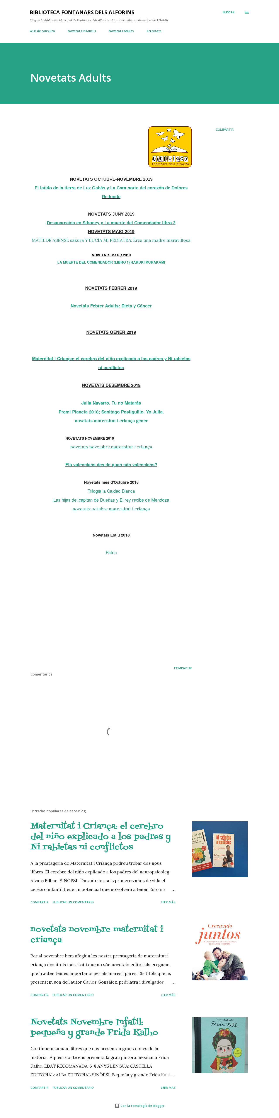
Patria (111, 552)
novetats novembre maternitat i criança (111, 446)
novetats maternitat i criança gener (111, 420)
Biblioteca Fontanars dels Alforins (82, 12)
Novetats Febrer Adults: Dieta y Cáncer (111, 305)
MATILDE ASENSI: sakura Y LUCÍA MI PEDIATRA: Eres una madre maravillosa (111, 240)
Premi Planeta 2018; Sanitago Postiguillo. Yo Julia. (111, 411)
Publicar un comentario (73, 902)
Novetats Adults (121, 31)
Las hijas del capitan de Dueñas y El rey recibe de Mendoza (111, 500)
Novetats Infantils (82, 31)
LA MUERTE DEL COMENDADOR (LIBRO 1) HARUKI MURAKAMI (111, 262)
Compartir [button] (225, 129)
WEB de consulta (42, 31)
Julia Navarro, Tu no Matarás (111, 403)
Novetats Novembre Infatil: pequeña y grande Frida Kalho (94, 1027)
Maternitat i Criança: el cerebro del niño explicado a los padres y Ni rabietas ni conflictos (101, 836)
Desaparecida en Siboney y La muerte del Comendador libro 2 (111, 222)
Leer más (168, 902)
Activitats (153, 31)
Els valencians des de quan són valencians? (111, 464)
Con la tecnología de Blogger (142, 1106)
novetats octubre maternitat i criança (111, 508)
